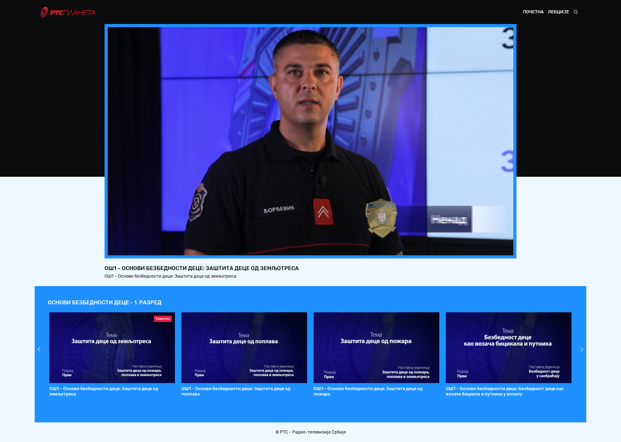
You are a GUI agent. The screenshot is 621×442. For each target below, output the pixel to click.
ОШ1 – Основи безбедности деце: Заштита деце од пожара (368, 391)
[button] (479, 250)
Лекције (558, 12)
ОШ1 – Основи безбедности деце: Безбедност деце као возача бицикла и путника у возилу (505, 391)
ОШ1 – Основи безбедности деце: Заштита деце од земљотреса (103, 391)
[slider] (297, 250)
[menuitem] (493, 250)
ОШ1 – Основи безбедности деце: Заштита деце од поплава (235, 391)
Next (582, 349)
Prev (39, 349)
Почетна (533, 12)
